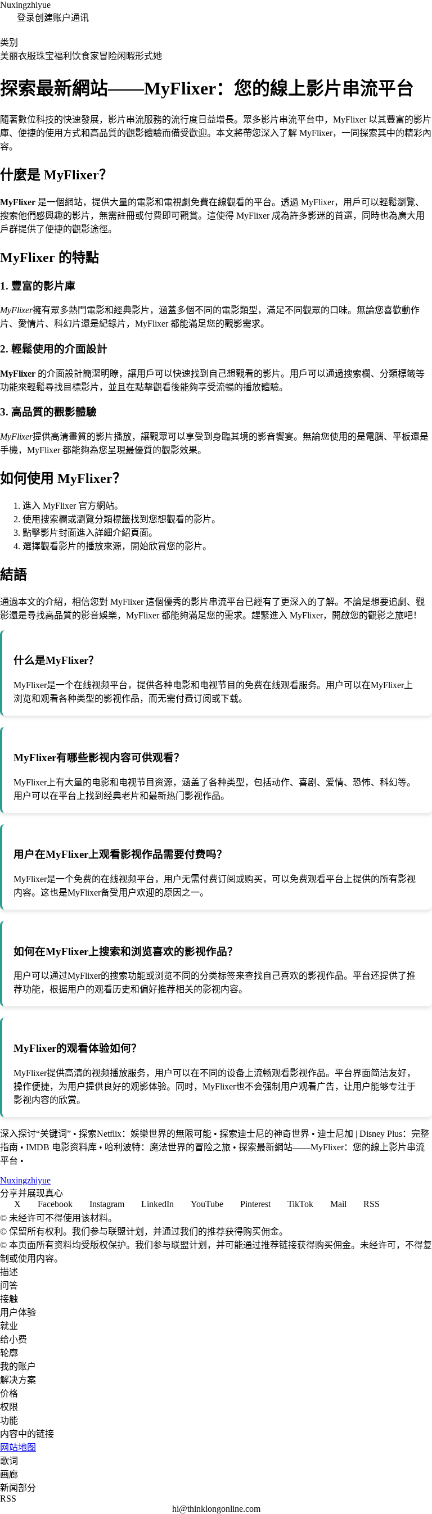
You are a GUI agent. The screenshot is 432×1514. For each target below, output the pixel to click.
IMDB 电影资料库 (61, 1147)
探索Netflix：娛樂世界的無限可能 (145, 1133)
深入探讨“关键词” (35, 1133)
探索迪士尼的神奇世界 (264, 1133)
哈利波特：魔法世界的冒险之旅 (168, 1147)
